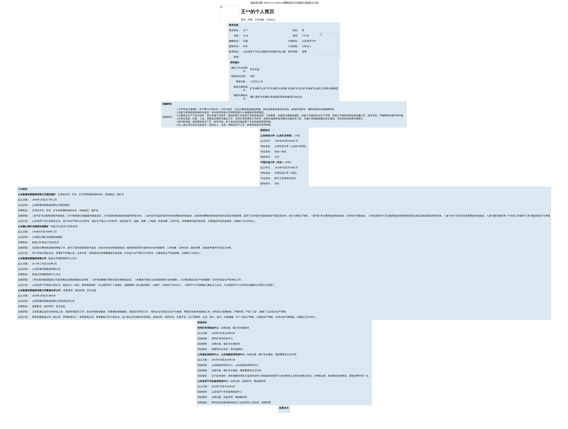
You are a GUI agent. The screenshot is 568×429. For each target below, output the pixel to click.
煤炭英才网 (257, 2)
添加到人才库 (311, 2)
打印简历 (299, 2)
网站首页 (289, 2)
